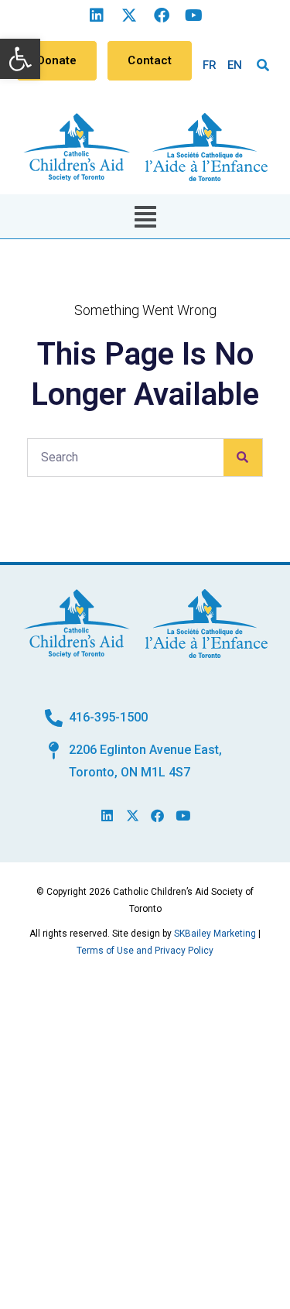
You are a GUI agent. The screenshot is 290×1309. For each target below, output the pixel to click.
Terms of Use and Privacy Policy (145, 950)
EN (234, 65)
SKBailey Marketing (215, 933)
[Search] (242, 457)
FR (210, 65)
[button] (20, 59)
